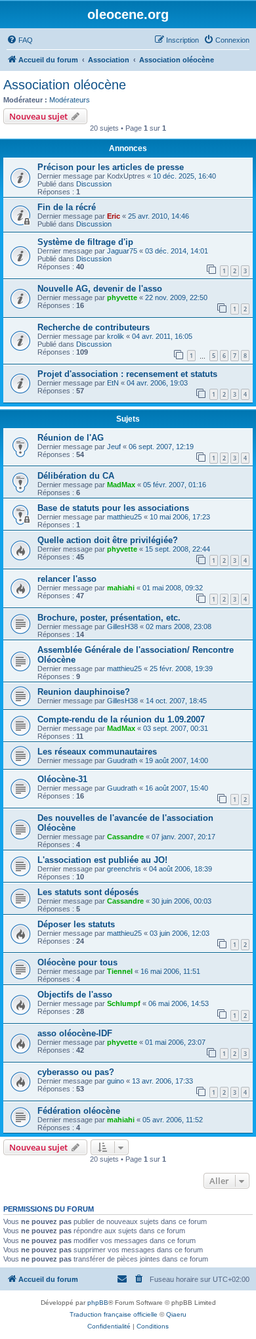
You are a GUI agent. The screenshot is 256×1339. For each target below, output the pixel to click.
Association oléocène (64, 84)
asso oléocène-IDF (74, 1033)
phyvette (122, 297)
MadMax (121, 485)
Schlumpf (123, 1003)
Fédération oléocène (78, 1111)
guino (115, 1081)
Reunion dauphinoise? (83, 692)
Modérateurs (69, 100)
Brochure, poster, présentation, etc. (109, 618)
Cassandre (125, 837)
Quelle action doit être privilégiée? (107, 540)
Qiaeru (176, 1314)
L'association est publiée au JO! (102, 860)
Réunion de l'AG (70, 438)
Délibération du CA (75, 476)
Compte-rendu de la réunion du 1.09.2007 (121, 719)
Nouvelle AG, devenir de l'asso (99, 289)
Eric (113, 216)
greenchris (124, 869)
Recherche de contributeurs (93, 327)
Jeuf (114, 446)
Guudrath (122, 760)
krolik (115, 336)
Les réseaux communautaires (97, 752)
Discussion (94, 184)
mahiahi (121, 588)
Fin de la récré (66, 207)
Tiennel (120, 971)
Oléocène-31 (62, 779)
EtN (113, 383)
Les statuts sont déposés (88, 892)
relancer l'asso (66, 579)
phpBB (97, 1302)
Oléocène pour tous (77, 962)
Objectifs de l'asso (74, 994)
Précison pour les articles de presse (110, 167)
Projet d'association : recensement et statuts (127, 374)
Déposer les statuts (76, 924)
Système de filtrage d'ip (85, 242)
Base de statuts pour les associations (113, 508)
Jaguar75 (122, 251)
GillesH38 (122, 626)
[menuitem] (20, 40)
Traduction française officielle (114, 1314)
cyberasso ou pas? (75, 1072)
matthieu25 (124, 517)
